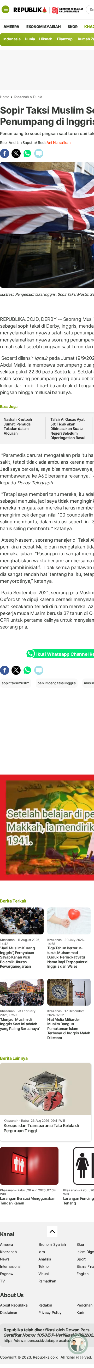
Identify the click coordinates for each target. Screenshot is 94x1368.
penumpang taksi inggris (57, 683)
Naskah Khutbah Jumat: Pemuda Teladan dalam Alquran (18, 426)
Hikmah (45, 39)
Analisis (44, 1259)
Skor (80, 1244)
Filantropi (65, 39)
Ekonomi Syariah (43, 26)
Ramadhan (47, 1281)
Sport (81, 1259)
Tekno (43, 1266)
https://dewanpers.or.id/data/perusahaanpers (42, 1340)
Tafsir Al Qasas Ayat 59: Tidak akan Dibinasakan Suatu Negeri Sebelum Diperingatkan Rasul (67, 428)
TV (2, 1281)
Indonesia (12, 39)
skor (72, 26)
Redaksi (45, 1305)
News (5, 1259)
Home (4, 97)
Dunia (30, 39)
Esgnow (7, 1273)
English (83, 1273)
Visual (43, 1273)
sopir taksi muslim (15, 683)
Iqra (41, 1251)
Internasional (10, 1266)
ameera (11, 26)
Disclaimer (8, 1312)
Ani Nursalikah (58, 142)
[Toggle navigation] (5, 9)
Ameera (6, 1244)
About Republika (14, 1305)
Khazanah (21, 97)
